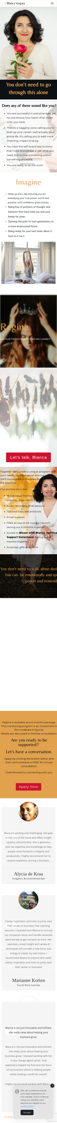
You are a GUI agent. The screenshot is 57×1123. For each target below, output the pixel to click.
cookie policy (27, 1106)
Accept (27, 1112)
